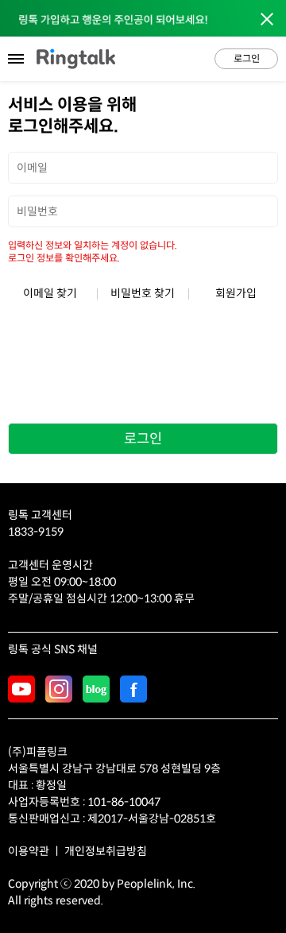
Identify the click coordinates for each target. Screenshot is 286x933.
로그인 (247, 58)
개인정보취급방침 (105, 851)
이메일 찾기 (50, 293)
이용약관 (28, 851)
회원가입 (236, 293)
